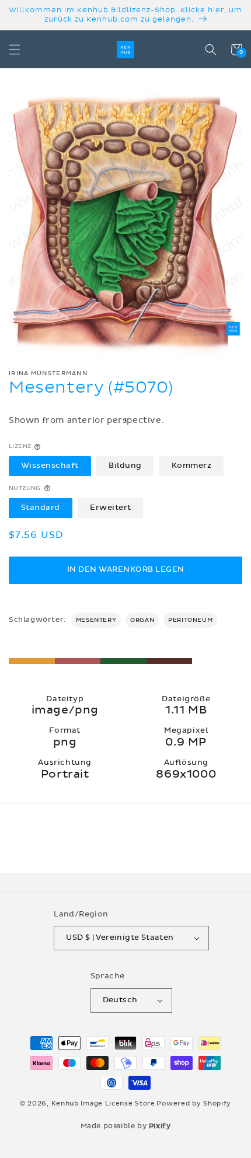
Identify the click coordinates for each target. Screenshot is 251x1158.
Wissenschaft (50, 465)
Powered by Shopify (193, 1103)
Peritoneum (190, 620)
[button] (14, 49)
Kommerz (192, 465)
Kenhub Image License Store (103, 1103)
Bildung (125, 465)
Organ (142, 620)
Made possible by (126, 1126)
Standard (40, 507)
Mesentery (96, 620)
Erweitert (110, 507)
